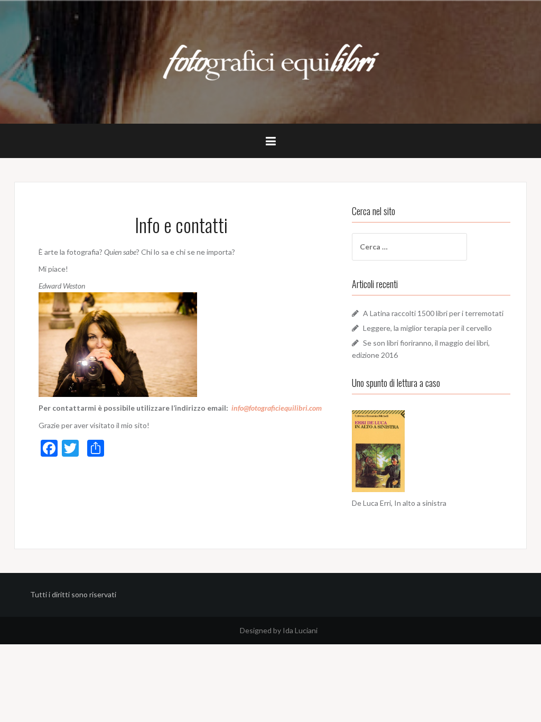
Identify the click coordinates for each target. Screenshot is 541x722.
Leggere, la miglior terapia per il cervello (427, 327)
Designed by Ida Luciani (279, 630)
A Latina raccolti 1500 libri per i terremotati (433, 313)
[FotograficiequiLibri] (270, 61)
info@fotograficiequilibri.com (276, 407)
